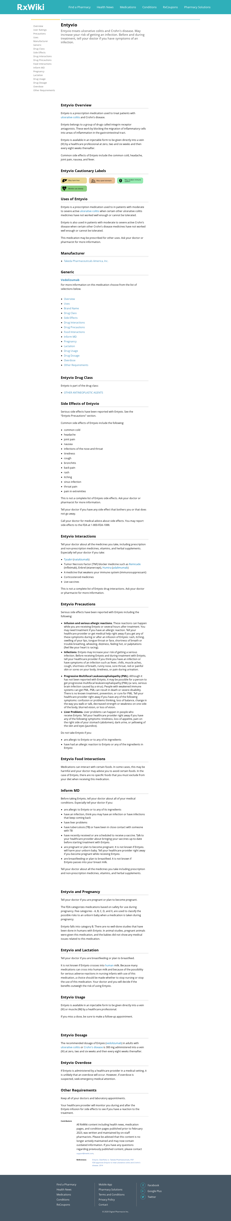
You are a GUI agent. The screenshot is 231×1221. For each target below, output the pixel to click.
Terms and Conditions (112, 1194)
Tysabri (68, 559)
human (109, 965)
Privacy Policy (107, 1199)
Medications (128, 7)
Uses (67, 303)
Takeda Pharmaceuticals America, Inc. (86, 261)
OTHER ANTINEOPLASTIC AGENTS (83, 392)
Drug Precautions (74, 327)
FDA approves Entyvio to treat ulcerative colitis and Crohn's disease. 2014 (116, 1164)
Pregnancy (70, 341)
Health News (105, 7)
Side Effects (71, 318)
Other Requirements (76, 365)
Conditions (149, 7)
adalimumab (120, 567)
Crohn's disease (93, 1047)
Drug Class (70, 313)
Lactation (69, 346)
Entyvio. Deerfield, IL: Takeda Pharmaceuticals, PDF (113, 1160)
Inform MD (70, 336)
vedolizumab (113, 1043)
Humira (106, 567)
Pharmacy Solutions (197, 7)
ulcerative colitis (70, 117)
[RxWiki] (30, 7)
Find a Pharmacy (80, 7)
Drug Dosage (72, 355)
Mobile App (105, 1184)
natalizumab (81, 559)
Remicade (135, 564)
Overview (69, 299)
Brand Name (71, 308)
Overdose (69, 360)
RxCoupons (170, 7)
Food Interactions (74, 332)
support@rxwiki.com (85, 1153)
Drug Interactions (74, 322)
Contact (103, 1204)
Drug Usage (71, 351)
